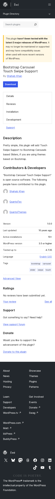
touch (48, 270)
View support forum (14, 324)
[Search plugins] (35, 24)
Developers (9, 407)
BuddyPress (11, 438)
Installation (12, 111)
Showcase (35, 370)
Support (10, 127)
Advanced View (12, 278)
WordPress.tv (12, 412)
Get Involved (36, 396)
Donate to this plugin (14, 351)
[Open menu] (50, 4)
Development (13, 119)
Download (10, 84)
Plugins (33, 381)
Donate (34, 407)
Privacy (7, 386)
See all (48, 301)
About (6, 370)
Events (33, 402)
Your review (9, 301)
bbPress (9, 433)
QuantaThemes (17, 212)
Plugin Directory (11, 13)
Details (10, 96)
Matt (7, 428)
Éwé (12, 452)
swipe (40, 270)
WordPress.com (13, 422)
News (6, 376)
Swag (33, 412)
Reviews (11, 103)
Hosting (7, 381)
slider (32, 270)
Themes (33, 376)
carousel (47, 263)
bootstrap (35, 263)
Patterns (34, 386)
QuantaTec (15, 201)
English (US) (46, 256)
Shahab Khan (14, 76)
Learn (6, 396)
